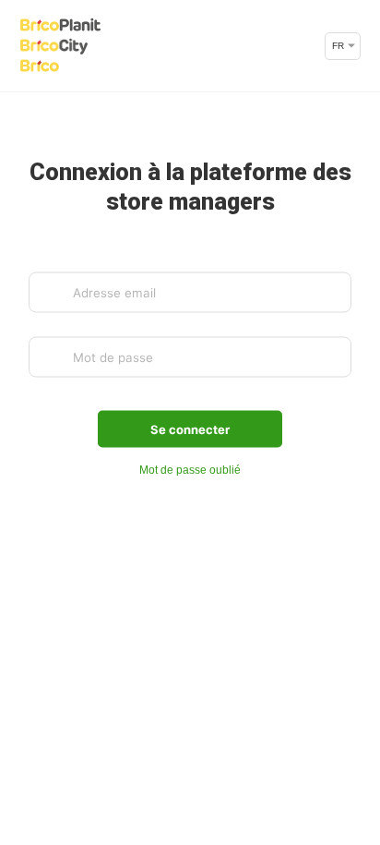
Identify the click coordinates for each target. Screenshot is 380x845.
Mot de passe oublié (190, 470)
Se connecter (190, 429)
